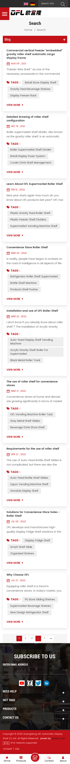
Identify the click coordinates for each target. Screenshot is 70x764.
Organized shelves (22, 553)
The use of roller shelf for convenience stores (32, 383)
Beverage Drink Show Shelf (27, 427)
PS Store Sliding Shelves (40, 599)
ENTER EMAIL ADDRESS (15, 664)
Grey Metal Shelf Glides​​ (25, 421)
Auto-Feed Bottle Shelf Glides (29, 478)
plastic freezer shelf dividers (28, 219)
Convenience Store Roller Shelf (27, 247)
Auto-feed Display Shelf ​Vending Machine (31, 342)
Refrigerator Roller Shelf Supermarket (34, 276)
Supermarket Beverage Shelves (30, 606)
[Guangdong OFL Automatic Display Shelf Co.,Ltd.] (26, 13)
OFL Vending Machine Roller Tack (31, 414)
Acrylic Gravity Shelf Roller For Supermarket (29, 352)
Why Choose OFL (18, 575)
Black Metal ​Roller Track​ (25, 360)
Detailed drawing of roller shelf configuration (28, 119)
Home (28, 30)
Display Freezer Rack (23, 95)
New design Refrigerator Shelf (29, 612)
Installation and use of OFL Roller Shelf (32, 311)
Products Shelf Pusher (24, 289)
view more (13, 105)
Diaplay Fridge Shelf (37, 540)
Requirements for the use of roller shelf (33, 449)
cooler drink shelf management (30, 163)
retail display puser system (27, 156)
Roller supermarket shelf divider (30, 150)
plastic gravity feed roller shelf (30, 213)
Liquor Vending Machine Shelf (29, 484)
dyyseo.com (58, 738)
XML (17, 749)
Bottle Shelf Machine (23, 283)
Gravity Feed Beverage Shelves (30, 89)
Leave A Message (35, 757)
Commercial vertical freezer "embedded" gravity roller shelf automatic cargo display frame (35, 54)
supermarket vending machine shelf (33, 226)
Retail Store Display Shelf (40, 82)
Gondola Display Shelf (24, 491)
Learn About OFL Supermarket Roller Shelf (35, 184)
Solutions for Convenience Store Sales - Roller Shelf (33, 514)
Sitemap (7, 749)
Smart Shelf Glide (21, 547)
